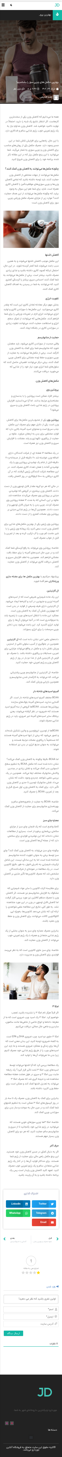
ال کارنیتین (13, 639)
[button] (3, 5)
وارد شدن (51, 1286)
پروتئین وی (53, 420)
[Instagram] (7, 1423)
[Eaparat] (12, 1423)
